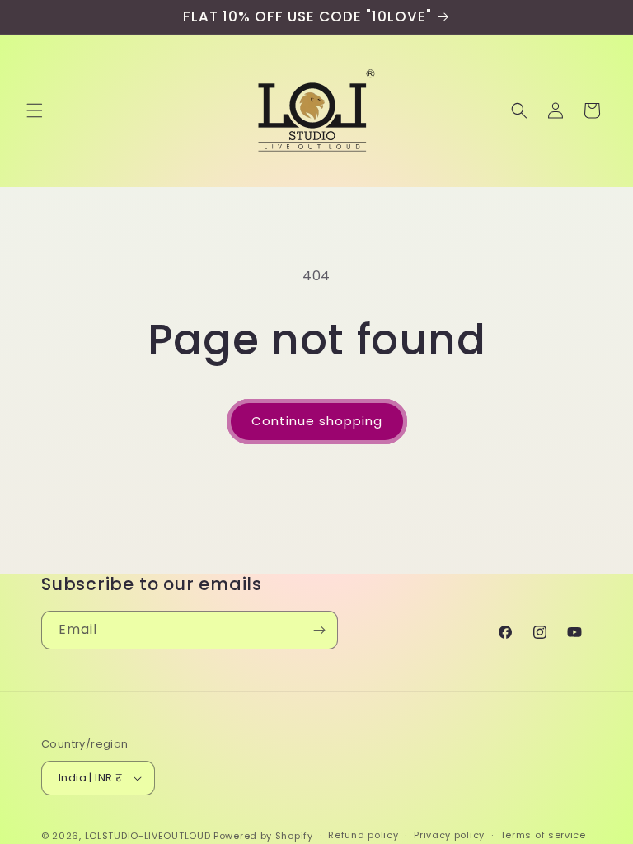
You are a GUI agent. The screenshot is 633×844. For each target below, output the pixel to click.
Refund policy (363, 835)
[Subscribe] (319, 630)
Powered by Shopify (263, 835)
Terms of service (543, 835)
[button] (34, 110)
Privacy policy (449, 835)
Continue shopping (316, 420)
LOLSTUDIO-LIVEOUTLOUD (148, 835)
